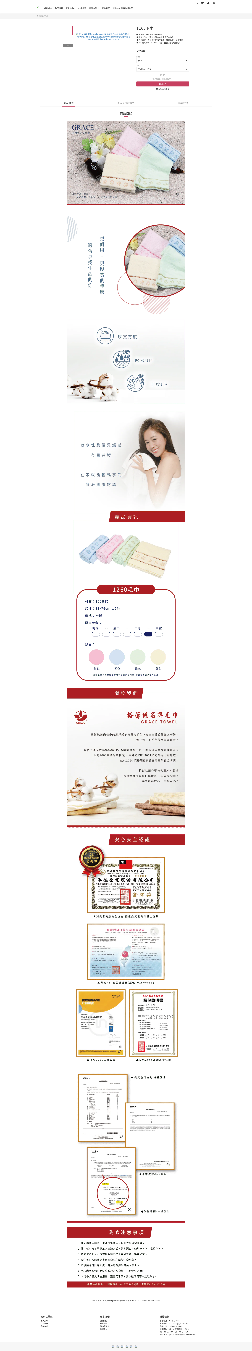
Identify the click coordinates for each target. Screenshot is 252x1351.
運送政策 (103, 1329)
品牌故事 (48, 8)
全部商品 (40, 16)
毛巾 (46, 16)
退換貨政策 (96, 1300)
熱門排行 (59, 8)
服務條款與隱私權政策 (123, 8)
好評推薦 (82, 8)
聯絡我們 (106, 8)
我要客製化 (94, 8)
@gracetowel (176, 1326)
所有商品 (70, 8)
